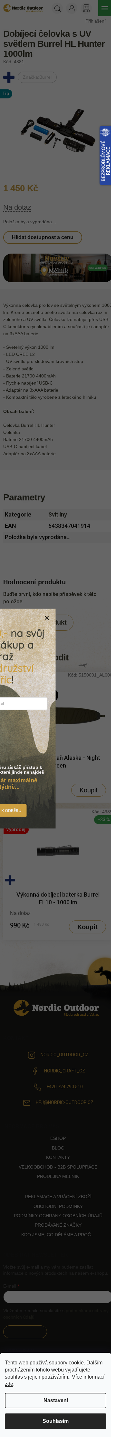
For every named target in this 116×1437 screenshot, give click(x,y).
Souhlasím (56, 1421)
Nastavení (56, 1400)
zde (9, 1384)
